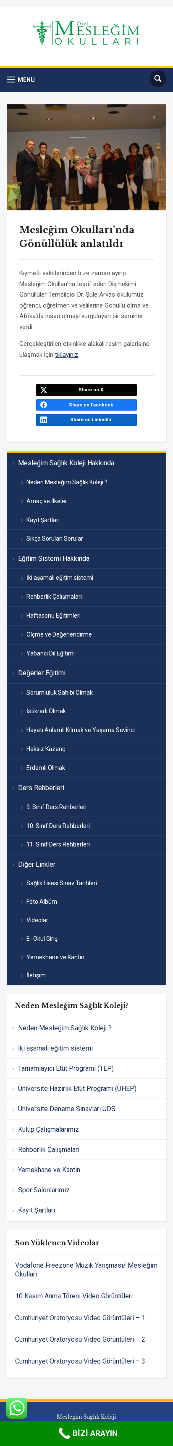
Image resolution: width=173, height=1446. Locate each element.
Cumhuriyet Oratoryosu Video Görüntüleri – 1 (80, 1318)
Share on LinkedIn (90, 419)
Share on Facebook (91, 405)
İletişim (36, 975)
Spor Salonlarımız (44, 1190)
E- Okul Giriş (42, 938)
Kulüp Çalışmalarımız (48, 1129)
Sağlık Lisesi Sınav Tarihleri (61, 883)
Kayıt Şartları (43, 520)
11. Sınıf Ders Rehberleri (58, 844)
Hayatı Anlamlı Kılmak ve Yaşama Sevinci (80, 730)
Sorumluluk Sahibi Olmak (59, 692)
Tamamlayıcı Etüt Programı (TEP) (66, 1068)
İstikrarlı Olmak (46, 711)
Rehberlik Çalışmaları (54, 596)
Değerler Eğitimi (42, 673)
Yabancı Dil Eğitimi (50, 653)
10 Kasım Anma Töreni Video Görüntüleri (74, 1296)
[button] (21, 79)
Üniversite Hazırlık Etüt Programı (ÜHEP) (77, 1089)
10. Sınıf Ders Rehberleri (58, 825)
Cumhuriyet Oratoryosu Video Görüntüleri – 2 (80, 1339)
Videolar (37, 920)
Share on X (91, 390)
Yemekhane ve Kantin (55, 957)
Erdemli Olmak (45, 767)
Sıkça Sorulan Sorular (54, 538)
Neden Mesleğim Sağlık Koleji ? (66, 482)
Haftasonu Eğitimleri (53, 615)
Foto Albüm (41, 901)
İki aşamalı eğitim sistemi (59, 577)
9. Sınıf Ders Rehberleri (56, 807)
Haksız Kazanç (45, 749)
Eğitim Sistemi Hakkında (53, 558)
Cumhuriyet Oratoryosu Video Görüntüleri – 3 (80, 1361)
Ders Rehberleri (41, 788)
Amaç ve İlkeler (46, 501)
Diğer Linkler (36, 864)
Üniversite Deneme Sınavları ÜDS (66, 1109)
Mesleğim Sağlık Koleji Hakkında (66, 463)
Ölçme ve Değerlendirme (59, 634)
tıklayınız (66, 354)
